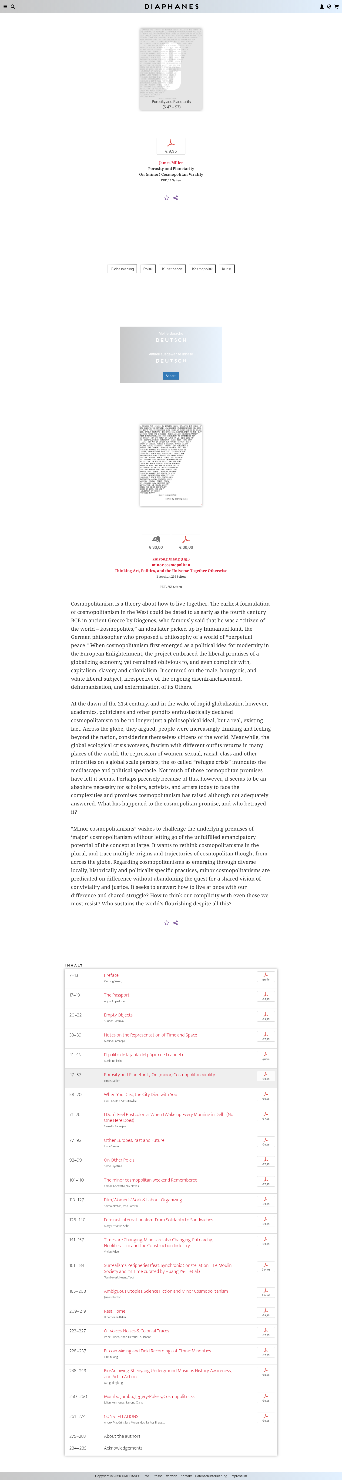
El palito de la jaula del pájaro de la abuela (143, 1055)
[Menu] (5, 6)
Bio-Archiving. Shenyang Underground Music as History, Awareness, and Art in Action (167, 1374)
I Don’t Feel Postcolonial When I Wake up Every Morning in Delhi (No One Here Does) (168, 1117)
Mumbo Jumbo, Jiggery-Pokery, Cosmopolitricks (149, 1396)
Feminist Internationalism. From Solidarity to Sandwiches (158, 1220)
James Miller (171, 163)
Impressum (239, 1475)
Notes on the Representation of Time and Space (150, 1035)
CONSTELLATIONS (121, 1416)
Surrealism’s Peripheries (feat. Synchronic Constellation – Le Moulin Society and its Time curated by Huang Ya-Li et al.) (168, 1268)
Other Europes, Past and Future (134, 1140)
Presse (157, 1475)
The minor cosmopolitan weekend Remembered (151, 1180)
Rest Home (114, 1311)
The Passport (117, 995)
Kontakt (186, 1475)
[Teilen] (175, 198)
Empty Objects (118, 1015)
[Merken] (167, 198)
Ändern (171, 375)
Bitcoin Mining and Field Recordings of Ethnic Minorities (157, 1351)
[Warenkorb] (337, 6)
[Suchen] (13, 6)
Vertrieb (171, 1475)
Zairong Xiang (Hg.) (171, 559)
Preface (111, 975)
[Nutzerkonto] (322, 6)
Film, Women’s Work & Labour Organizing (143, 1200)
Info (146, 1475)
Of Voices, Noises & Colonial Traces (136, 1331)
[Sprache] (329, 6)
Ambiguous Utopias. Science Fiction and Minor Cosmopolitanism (166, 1291)
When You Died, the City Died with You (140, 1094)
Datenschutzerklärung (211, 1475)
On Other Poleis (119, 1160)
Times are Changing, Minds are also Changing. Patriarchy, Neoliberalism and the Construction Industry (158, 1243)
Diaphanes (171, 6)
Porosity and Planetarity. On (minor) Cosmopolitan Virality (159, 1075)
